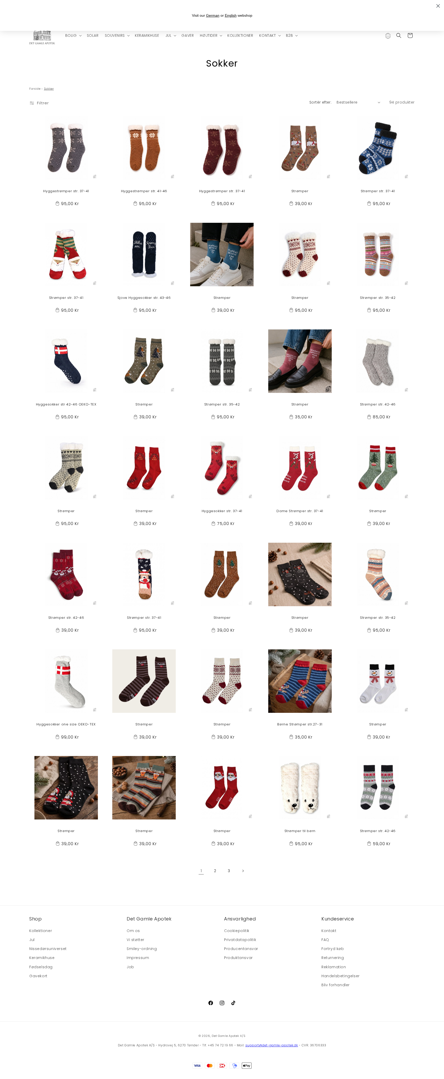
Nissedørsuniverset (48, 948)
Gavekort (38, 976)
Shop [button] (35, 919)
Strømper (300, 191)
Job (130, 966)
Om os (133, 930)
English (231, 15)
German (212, 15)
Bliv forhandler (335, 985)
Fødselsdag (41, 966)
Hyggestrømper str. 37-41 (66, 191)
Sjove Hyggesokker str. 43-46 (144, 298)
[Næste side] (242, 871)
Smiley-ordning (142, 948)
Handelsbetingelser (340, 976)
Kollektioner (40, 930)
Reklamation (333, 966)
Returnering (332, 957)
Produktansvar (238, 957)
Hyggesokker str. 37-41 (222, 511)
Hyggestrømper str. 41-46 (144, 191)
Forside (34, 89)
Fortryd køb (332, 948)
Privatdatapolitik (240, 939)
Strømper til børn (300, 831)
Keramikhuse (42, 957)
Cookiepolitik (236, 930)
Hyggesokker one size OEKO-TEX (66, 724)
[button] (73, 35)
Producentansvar (241, 948)
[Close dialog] (438, 6)
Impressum (138, 957)
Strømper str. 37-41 (378, 191)
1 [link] (201, 871)
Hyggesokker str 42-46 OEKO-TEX (66, 404)
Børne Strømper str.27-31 (299, 724)
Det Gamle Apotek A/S (228, 1036)
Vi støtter (135, 939)
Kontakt (328, 930)
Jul (32, 939)
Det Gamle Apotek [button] (149, 919)
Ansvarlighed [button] (240, 919)
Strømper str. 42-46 (378, 404)
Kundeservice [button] (337, 919)
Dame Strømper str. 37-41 (299, 511)
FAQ (325, 939)
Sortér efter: (320, 102)
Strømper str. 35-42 (377, 298)
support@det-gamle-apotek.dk (271, 1045)
